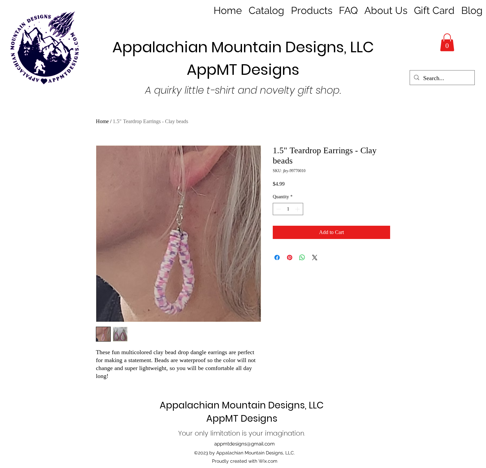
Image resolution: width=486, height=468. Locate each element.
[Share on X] (315, 257)
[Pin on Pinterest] (290, 257)
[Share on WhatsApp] (302, 257)
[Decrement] (278, 209)
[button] (447, 42)
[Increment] (298, 209)
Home (102, 121)
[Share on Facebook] (277, 257)
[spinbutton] (288, 209)
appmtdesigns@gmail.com (244, 444)
